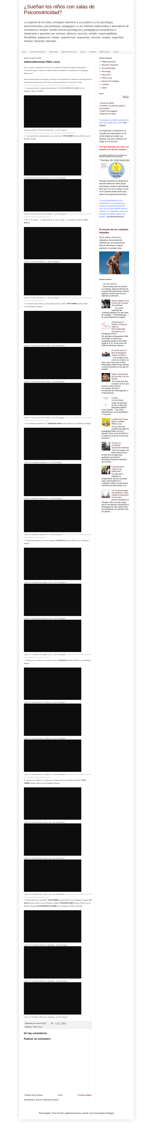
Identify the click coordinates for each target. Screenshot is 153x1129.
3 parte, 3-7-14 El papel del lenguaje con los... (39, 654)
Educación (106, 75)
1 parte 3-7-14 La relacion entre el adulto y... (38, 345)
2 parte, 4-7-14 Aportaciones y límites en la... (38, 858)
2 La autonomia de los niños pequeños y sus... (38, 178)
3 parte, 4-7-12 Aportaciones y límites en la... (38, 894)
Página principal (108, 62)
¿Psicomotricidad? (38, 52)
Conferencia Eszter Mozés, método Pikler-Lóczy (120, 421)
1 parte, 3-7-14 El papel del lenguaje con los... (39, 582)
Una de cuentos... (110, 284)
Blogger (110, 1113)
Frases (116, 52)
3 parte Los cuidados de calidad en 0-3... (37, 534)
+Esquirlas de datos (107, 114)
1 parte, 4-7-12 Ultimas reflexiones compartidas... (40, 945)
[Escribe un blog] (58, 1023)
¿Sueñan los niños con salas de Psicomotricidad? (59, 9)
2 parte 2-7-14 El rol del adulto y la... (36, 298)
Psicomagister (62, 130)
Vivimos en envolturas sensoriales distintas (120, 445)
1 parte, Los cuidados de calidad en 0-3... (37, 462)
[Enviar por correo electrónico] (56, 1023)
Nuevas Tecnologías (110, 81)
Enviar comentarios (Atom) (47, 1100)
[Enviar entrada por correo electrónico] (51, 1023)
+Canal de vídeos (106, 103)
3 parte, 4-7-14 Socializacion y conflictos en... (39, 774)
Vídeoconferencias (69, 52)
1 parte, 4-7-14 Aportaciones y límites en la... (38, 822)
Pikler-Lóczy (105, 52)
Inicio (24, 52)
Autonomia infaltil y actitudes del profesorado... (39, 130)
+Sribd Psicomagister (108, 111)
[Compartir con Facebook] (63, 1023)
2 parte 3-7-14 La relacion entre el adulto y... (38, 382)
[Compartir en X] (60, 1023)
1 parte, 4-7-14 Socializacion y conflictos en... (39, 702)
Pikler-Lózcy (37, 1027)
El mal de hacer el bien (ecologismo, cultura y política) (119, 352)
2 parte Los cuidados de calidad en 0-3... (37, 498)
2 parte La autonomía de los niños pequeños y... (39, 214)
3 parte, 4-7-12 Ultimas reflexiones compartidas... (40, 1017)
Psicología (53, 52)
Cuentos (92, 52)
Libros (82, 52)
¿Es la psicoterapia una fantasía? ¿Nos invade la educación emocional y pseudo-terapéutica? (120, 495)
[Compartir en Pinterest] (65, 1023)
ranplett (85, 1113)
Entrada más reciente (34, 1095)
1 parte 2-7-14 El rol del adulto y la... (36, 262)
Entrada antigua (84, 1095)
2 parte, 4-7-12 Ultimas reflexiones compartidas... (40, 981)
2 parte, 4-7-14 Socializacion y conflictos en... (39, 738)
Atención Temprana (110, 65)
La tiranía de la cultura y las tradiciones (118, 469)
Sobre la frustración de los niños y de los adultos (120, 376)
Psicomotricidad (108, 68)
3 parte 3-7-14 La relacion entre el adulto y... (38, 418)
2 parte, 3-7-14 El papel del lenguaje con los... (39, 618)
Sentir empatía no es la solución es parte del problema (120, 303)
